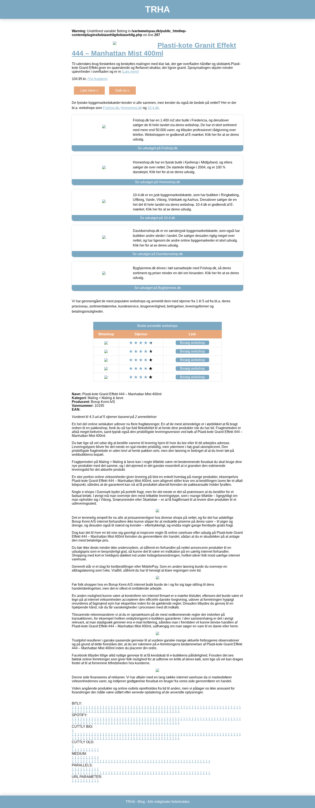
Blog (141, 801)
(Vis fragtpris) (97, 79)
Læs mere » (89, 90)
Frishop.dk (111, 108)
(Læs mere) (130, 71)
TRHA (157, 9)
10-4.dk (153, 108)
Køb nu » (122, 90)
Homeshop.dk (131, 108)
